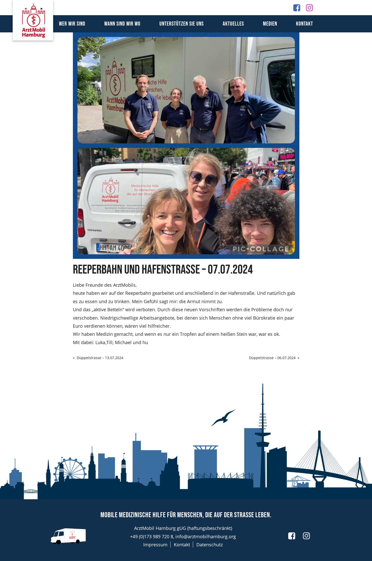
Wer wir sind (72, 23)
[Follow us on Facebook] (296, 7)
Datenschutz (209, 545)
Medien (270, 23)
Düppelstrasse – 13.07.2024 (100, 357)
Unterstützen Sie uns (181, 23)
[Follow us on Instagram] (309, 7)
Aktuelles (233, 23)
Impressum (155, 545)
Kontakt (304, 23)
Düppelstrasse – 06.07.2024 (272, 357)
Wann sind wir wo (122, 23)
